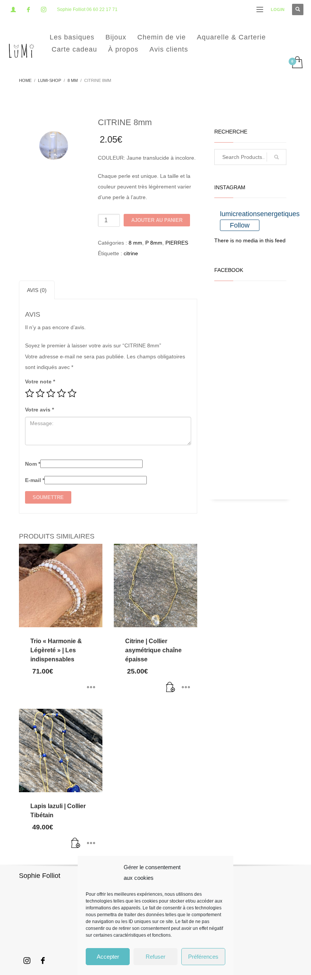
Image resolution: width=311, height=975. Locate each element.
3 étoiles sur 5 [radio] (50, 393)
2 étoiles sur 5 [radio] (40, 393)
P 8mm (153, 243)
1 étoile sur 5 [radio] (29, 393)
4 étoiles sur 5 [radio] (61, 393)
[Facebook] (28, 9)
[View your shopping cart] (296, 63)
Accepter (108, 956)
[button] (170, 687)
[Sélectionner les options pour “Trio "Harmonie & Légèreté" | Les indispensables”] (91, 687)
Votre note (40, 381)
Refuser (155, 956)
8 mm (135, 243)
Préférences (203, 956)
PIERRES (176, 243)
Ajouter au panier (156, 220)
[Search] (276, 157)
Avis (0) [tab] (37, 290)
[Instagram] (43, 9)
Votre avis (39, 410)
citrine (131, 253)
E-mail (34, 480)
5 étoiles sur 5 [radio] (72, 393)
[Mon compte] (13, 9)
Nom (32, 464)
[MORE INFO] (185, 687)
